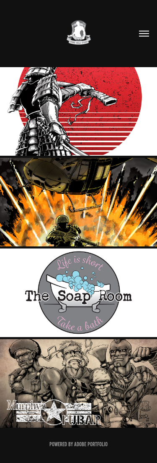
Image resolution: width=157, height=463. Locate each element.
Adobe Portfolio (91, 444)
